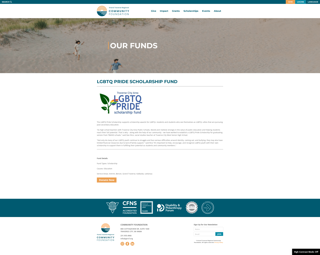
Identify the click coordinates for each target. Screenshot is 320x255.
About (217, 11)
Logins (300, 2)
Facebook (127, 244)
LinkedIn (132, 244)
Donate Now (106, 180)
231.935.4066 (126, 235)
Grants (176, 11)
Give (290, 2)
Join (219, 234)
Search (5, 2)
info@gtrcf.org (126, 238)
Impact (164, 11)
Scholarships (191, 11)
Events (206, 11)
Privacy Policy (218, 242)
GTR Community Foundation (113, 11)
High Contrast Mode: (306, 251)
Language (313, 2)
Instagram (122, 244)
